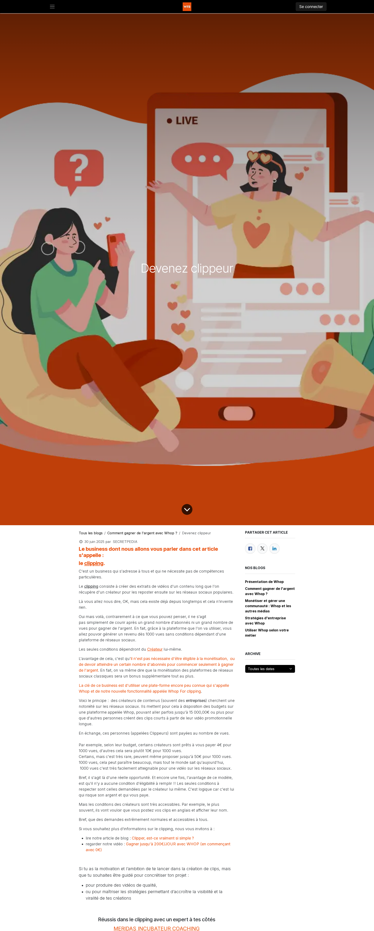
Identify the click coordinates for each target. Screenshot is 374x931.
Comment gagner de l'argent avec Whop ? (142, 533)
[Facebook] (250, 548)
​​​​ (144, 859)
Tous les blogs (91, 533)
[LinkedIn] (274, 548)
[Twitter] (262, 548)
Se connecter (311, 6)
